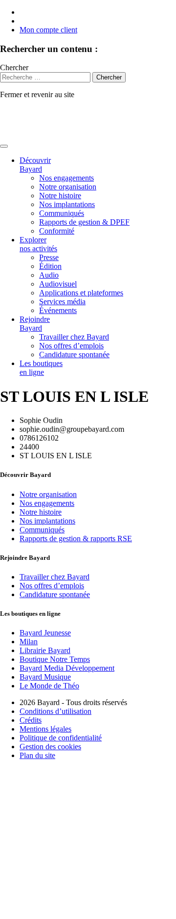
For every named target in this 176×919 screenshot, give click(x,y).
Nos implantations (67, 204)
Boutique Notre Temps (55, 659)
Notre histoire (60, 195)
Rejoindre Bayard (35, 323)
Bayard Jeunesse (45, 633)
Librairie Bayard (45, 650)
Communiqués (61, 213)
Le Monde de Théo (49, 686)
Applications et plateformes (81, 293)
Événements (58, 310)
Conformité (56, 231)
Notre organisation (67, 187)
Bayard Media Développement (67, 668)
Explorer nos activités (38, 244)
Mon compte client (48, 30)
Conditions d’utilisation (55, 711)
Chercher (14, 67)
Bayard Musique (45, 677)
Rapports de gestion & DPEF (84, 222)
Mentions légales (45, 729)
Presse (49, 257)
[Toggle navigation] (4, 146)
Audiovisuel (58, 284)
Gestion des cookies (50, 746)
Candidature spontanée (74, 354)
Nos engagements (66, 178)
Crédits (31, 720)
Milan (29, 641)
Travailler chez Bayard (74, 337)
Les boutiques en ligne (41, 367)
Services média (62, 301)
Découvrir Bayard (35, 164)
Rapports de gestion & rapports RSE (76, 538)
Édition (50, 266)
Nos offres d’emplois (71, 345)
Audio (49, 275)
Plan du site (37, 755)
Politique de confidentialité (61, 738)
